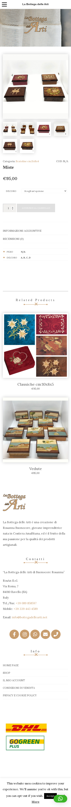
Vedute (35, 468)
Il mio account (14, 680)
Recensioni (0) (13, 239)
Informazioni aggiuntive (22, 230)
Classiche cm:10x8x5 (35, 384)
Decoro (11, 191)
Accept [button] (50, 796)
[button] (60, 798)
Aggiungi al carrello (36, 208)
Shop (6, 673)
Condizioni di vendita (19, 688)
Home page (11, 665)
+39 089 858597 (26, 603)
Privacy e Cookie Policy (20, 695)
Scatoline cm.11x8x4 (27, 161)
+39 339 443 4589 (26, 609)
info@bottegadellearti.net (29, 617)
